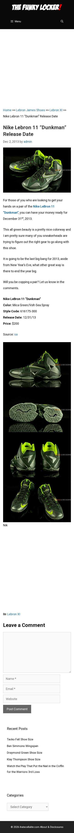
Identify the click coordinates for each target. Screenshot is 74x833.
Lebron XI (56, 110)
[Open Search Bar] (62, 21)
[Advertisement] (37, 66)
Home (7, 110)
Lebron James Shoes (30, 110)
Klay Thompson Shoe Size (23, 759)
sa (16, 334)
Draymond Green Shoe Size (24, 752)
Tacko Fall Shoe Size (20, 739)
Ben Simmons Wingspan (22, 746)
